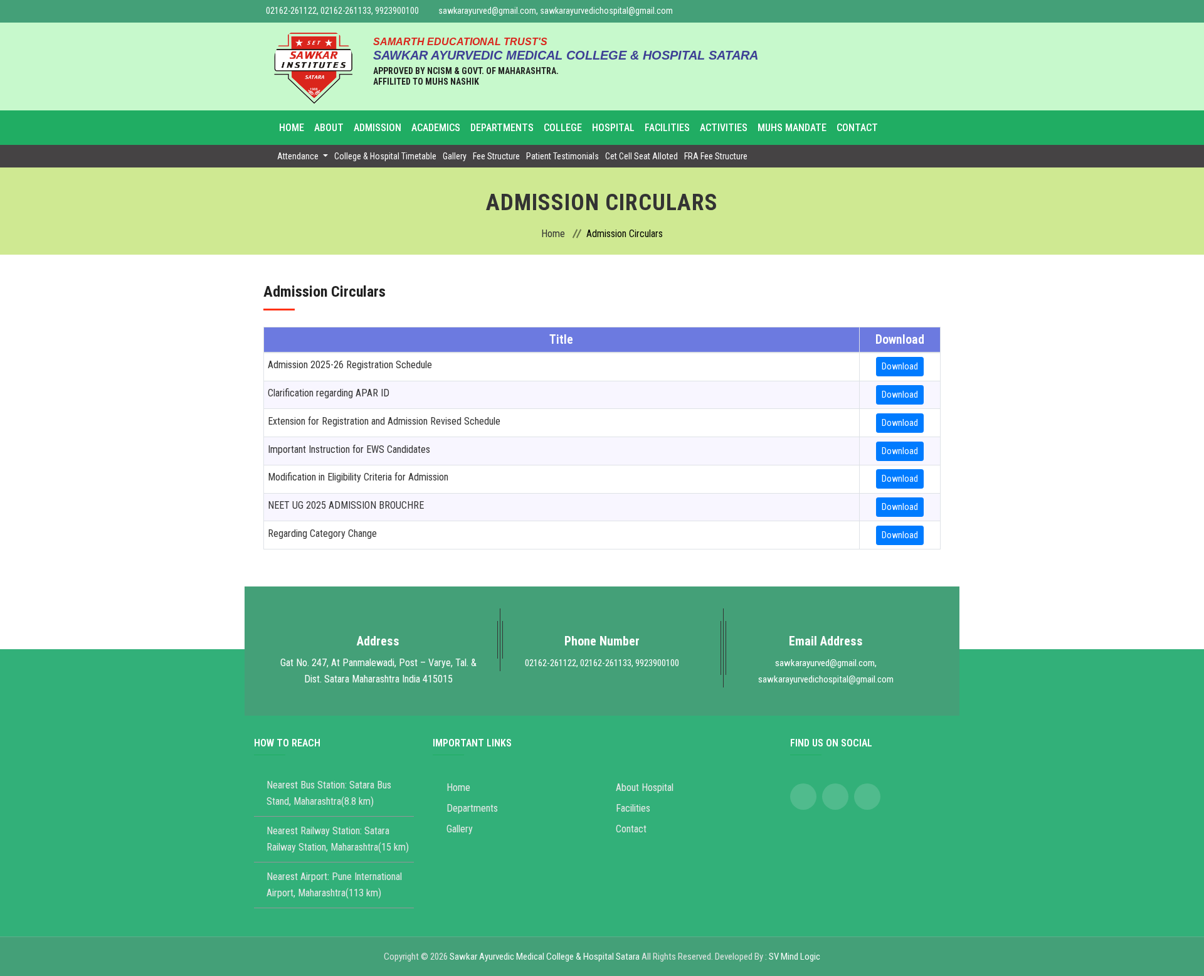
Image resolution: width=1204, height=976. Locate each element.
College (563, 128)
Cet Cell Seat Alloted (641, 156)
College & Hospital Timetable (385, 156)
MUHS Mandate (792, 128)
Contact (857, 128)
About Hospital (644, 787)
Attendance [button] (298, 156)
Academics (435, 128)
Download (900, 366)
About (329, 128)
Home (291, 128)
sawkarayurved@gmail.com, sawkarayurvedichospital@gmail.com (555, 11)
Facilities (667, 128)
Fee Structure (496, 156)
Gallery (455, 156)
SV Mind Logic (794, 956)
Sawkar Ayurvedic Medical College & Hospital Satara (545, 956)
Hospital (613, 128)
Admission (377, 128)
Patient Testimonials (562, 156)
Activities (723, 128)
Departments (502, 128)
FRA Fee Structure (715, 156)
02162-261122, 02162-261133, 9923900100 (342, 11)
